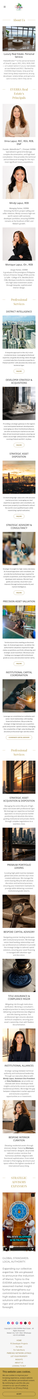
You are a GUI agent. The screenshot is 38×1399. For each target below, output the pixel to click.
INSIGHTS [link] (19, 1359)
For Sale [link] (19, 1347)
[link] (19, 7)
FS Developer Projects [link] (19, 1343)
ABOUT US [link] (19, 1362)
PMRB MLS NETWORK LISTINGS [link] (19, 1353)
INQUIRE (19, 371)
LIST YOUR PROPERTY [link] (19, 1356)
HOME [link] (19, 1340)
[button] (5, 7)
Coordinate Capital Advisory (19, 737)
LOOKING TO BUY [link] (19, 1366)
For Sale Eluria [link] (19, 1350)
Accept (19, 1394)
